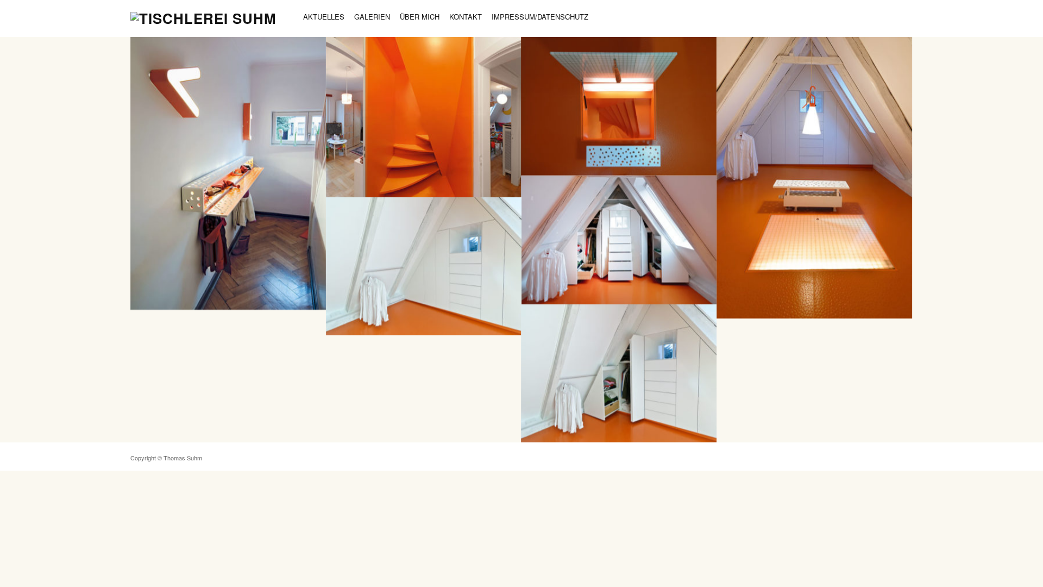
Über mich (419, 16)
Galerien (372, 16)
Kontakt (465, 16)
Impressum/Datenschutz (540, 16)
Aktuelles (323, 16)
